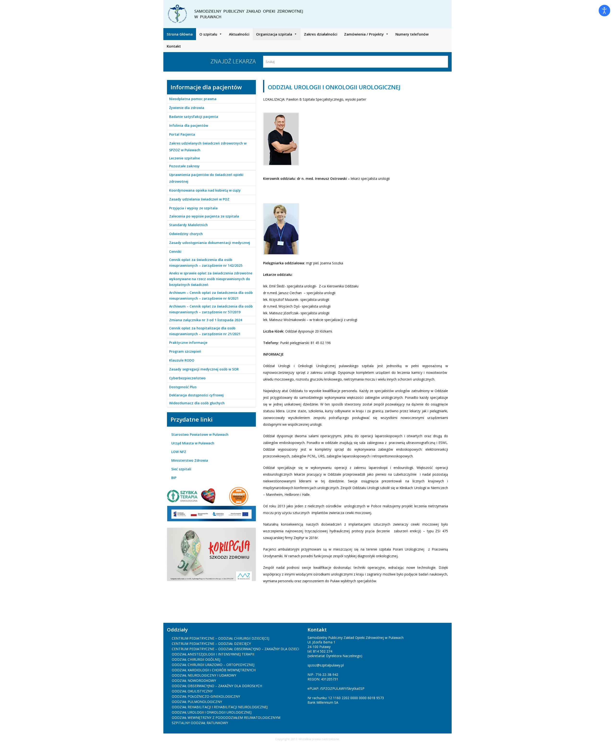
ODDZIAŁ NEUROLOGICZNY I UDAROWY (204, 675)
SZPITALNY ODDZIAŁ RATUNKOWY (200, 723)
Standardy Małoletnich (188, 225)
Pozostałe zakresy (184, 166)
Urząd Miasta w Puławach (192, 443)
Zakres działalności (320, 34)
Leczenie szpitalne (184, 158)
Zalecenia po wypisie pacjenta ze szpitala (204, 216)
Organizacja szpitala (274, 34)
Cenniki (175, 251)
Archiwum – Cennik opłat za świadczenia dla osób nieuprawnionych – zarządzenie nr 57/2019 (211, 309)
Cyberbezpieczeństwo (187, 378)
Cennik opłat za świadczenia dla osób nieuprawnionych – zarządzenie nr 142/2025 (205, 262)
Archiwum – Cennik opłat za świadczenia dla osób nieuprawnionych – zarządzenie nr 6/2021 (211, 295)
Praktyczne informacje (188, 342)
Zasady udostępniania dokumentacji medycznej (209, 242)
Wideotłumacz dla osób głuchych (197, 403)
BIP (173, 477)
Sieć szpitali (181, 469)
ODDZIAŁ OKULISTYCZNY (192, 691)
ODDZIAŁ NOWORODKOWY (194, 680)
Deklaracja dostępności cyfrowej (196, 395)
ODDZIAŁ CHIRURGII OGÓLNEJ (196, 659)
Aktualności (239, 34)
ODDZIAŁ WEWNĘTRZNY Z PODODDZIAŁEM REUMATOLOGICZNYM (226, 717)
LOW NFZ (178, 451)
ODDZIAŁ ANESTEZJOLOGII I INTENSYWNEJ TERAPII (213, 654)
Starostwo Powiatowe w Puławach (199, 434)
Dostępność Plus (183, 387)
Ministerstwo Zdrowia (189, 460)
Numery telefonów (412, 34)
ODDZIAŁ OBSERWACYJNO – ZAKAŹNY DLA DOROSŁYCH (217, 686)
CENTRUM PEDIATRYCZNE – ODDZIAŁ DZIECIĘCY (211, 643)
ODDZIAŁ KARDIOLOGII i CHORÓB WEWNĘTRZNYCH (214, 670)
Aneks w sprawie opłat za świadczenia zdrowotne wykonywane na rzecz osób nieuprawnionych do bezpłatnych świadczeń (210, 279)
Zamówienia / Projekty (364, 34)
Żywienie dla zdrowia (186, 107)
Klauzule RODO (181, 360)
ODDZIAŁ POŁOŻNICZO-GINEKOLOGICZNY (206, 696)
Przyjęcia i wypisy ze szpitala (193, 208)
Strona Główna (180, 34)
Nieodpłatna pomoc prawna (192, 99)
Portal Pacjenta (182, 134)
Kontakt (174, 46)
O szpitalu (208, 34)
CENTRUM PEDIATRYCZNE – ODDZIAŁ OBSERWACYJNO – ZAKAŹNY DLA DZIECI (235, 649)
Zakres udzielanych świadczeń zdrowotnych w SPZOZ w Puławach (207, 146)
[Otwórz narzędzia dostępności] (604, 10)
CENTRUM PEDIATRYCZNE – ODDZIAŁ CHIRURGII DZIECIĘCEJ (220, 638)
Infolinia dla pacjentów (188, 125)
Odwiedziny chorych (186, 233)
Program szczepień (185, 351)
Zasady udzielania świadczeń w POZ (199, 199)
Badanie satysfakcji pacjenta (193, 116)
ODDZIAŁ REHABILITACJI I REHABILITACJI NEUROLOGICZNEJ (220, 707)
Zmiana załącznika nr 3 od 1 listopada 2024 (205, 320)
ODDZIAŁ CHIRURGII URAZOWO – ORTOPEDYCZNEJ (213, 664)
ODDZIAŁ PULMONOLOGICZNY (197, 701)
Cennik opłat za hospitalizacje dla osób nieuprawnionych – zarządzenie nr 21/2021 (204, 331)
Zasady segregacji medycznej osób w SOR (204, 369)
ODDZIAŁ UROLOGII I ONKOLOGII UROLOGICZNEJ (334, 87)
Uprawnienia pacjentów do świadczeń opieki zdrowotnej (206, 178)
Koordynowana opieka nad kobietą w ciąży (205, 190)
